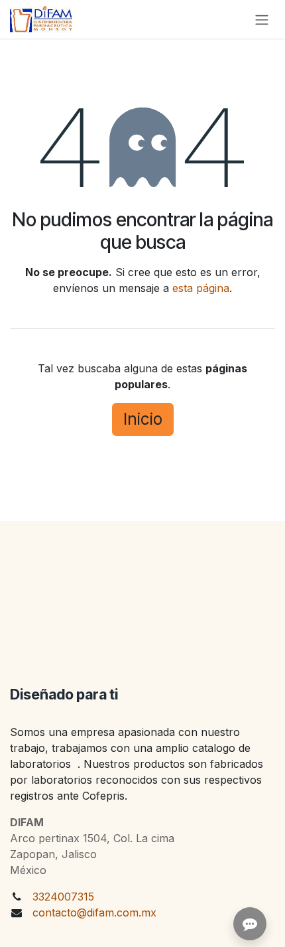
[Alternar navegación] (262, 19)
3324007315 (63, 896)
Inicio (142, 419)
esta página (200, 288)
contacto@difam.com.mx (94, 912)
